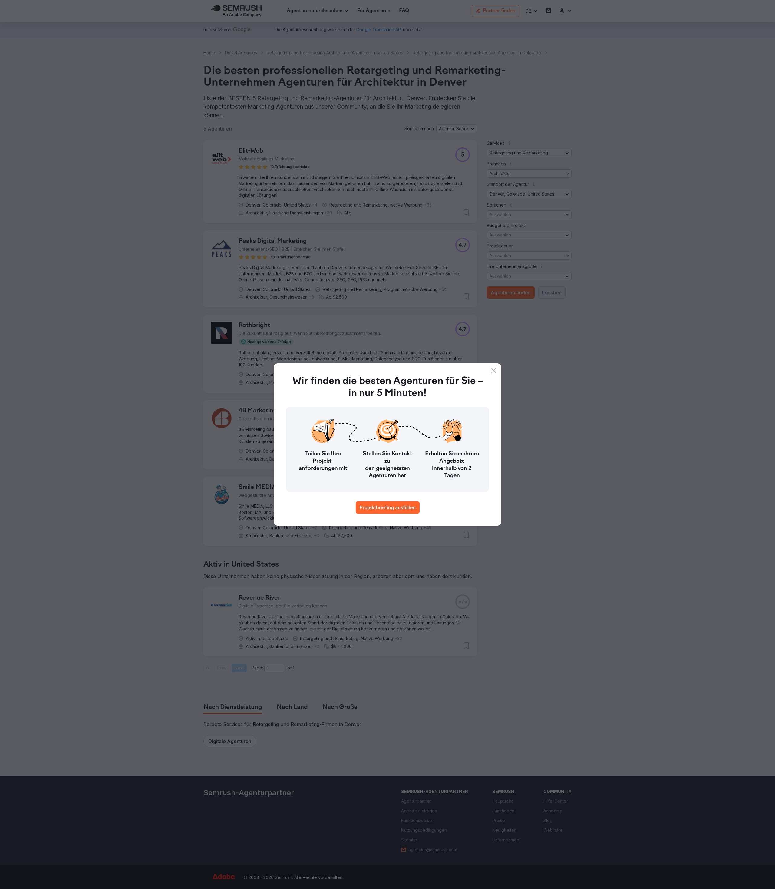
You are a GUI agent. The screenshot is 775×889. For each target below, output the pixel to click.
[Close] (493, 370)
